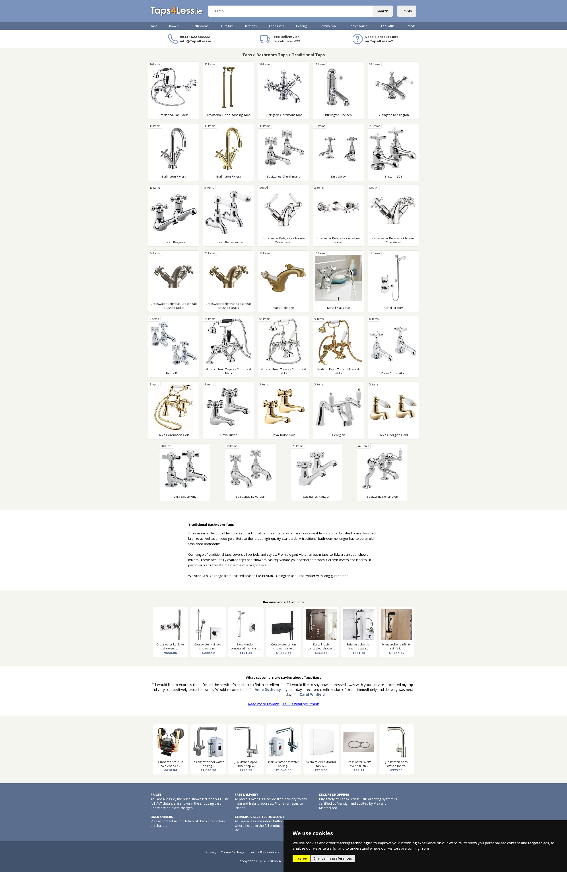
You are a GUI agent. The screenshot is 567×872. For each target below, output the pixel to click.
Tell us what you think (300, 704)
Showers (173, 26)
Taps (154, 26)
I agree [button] (301, 858)
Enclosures (276, 26)
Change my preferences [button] (332, 858)
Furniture (227, 26)
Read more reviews (264, 704)
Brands (411, 26)
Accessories (359, 26)
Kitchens (251, 26)
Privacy (210, 852)
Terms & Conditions (264, 852)
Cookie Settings (233, 852)
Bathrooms (200, 26)
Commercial (327, 26)
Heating (301, 26)
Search (382, 11)
